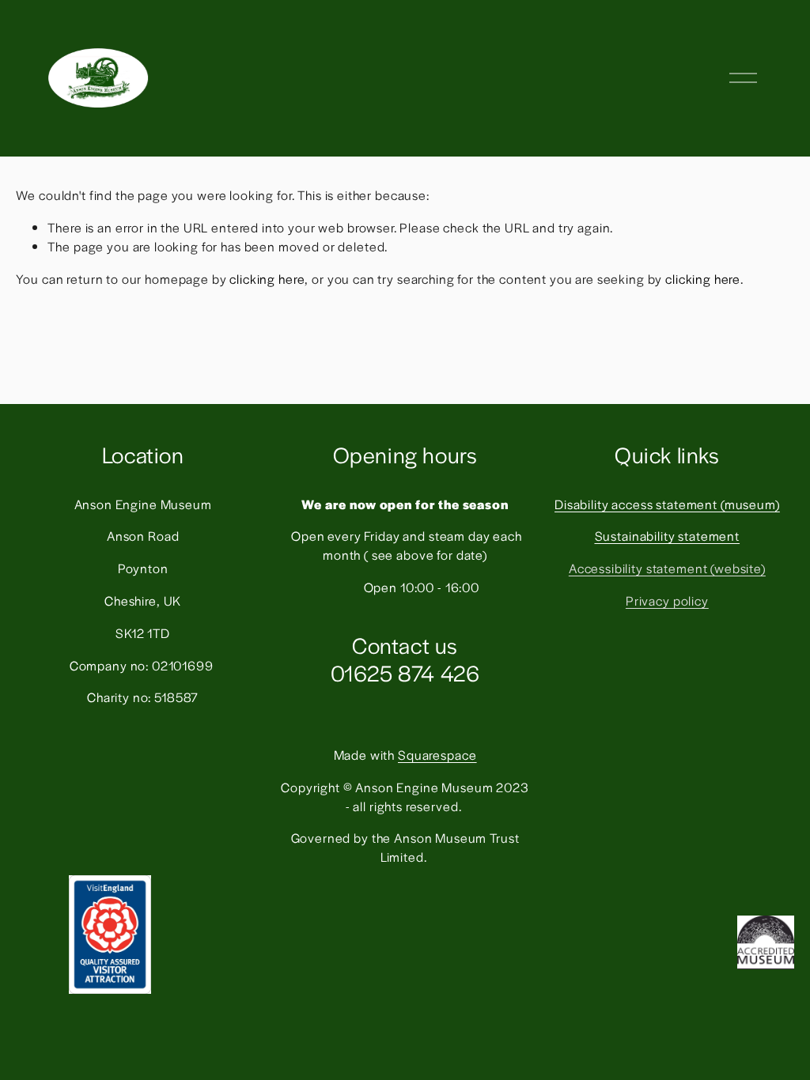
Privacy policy (667, 600)
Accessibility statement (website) (667, 568)
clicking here (267, 279)
